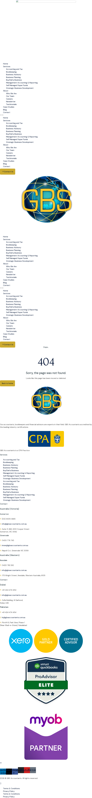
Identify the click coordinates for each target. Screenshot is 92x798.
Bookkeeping (11, 72)
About (5, 91)
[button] (46, 115)
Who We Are (11, 93)
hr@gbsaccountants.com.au (13, 617)
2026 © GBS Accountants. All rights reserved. (19, 778)
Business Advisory (13, 74)
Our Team (10, 96)
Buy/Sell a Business (14, 80)
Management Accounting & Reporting (22, 83)
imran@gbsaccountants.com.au (15, 545)
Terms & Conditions (11, 788)
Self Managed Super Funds (17, 85)
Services (6, 66)
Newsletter (10, 101)
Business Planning (13, 77)
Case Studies (8, 107)
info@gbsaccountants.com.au (14, 524)
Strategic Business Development (20, 88)
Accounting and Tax (14, 69)
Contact (6, 112)
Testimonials (11, 104)
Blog (5, 110)
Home (5, 64)
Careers (9, 99)
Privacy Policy (8, 791)
